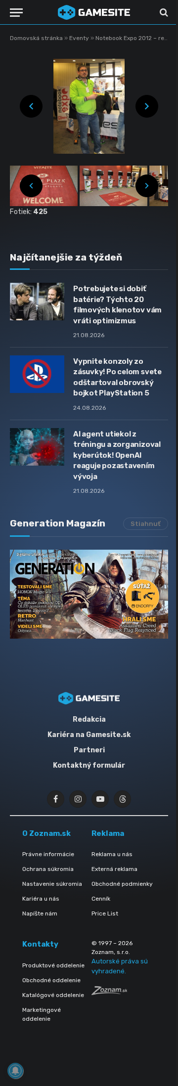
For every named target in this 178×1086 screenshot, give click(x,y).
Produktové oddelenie (53, 965)
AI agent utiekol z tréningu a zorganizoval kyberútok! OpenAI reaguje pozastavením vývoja (117, 455)
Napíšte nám (39, 913)
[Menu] (16, 12)
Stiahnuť (146, 523)
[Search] (163, 12)
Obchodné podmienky (122, 883)
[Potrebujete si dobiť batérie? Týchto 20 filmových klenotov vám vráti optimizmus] (37, 301)
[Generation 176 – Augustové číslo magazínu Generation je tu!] (89, 594)
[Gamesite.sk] (94, 12)
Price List (104, 913)
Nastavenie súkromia (52, 883)
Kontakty (40, 944)
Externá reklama (114, 869)
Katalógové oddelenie (53, 995)
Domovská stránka (36, 38)
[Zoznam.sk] (109, 992)
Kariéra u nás (40, 898)
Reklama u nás (112, 854)
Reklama (107, 833)
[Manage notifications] (15, 1071)
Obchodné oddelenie (51, 980)
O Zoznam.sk (46, 833)
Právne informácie (48, 854)
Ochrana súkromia (48, 869)
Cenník (100, 898)
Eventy (79, 38)
